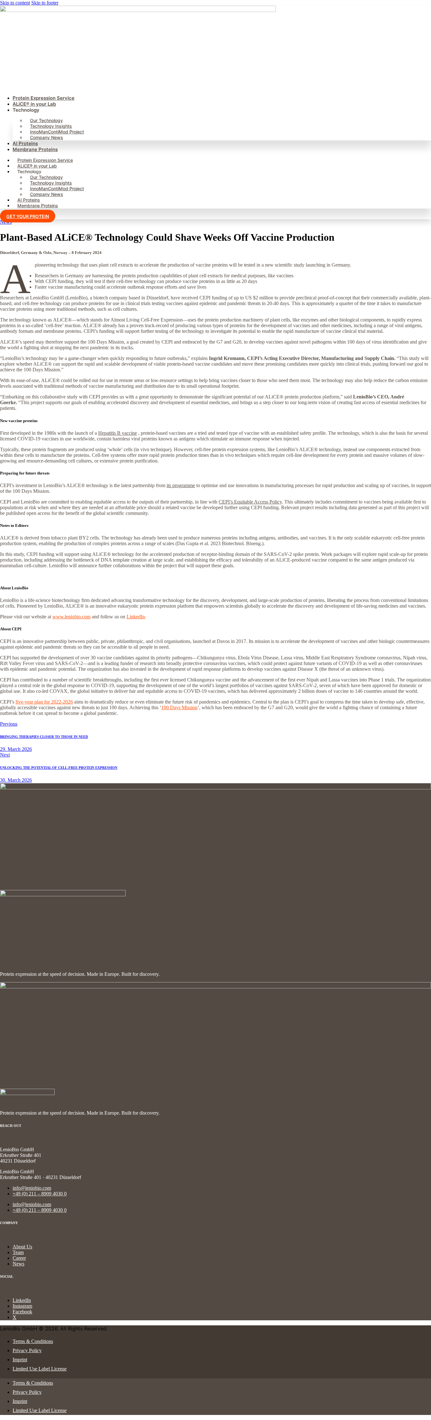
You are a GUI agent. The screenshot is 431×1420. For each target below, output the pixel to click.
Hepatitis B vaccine (117, 433)
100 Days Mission (179, 707)
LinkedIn (136, 616)
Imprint (20, 1359)
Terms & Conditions (33, 1341)
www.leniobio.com (71, 616)
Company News (46, 137)
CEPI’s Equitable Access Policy (250, 501)
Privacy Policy (27, 1350)
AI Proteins (25, 143)
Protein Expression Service (43, 98)
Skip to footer (44, 2)
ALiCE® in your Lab (34, 104)
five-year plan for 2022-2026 (44, 701)
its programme (181, 485)
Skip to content (15, 2)
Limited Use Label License (40, 1368)
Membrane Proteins (35, 149)
